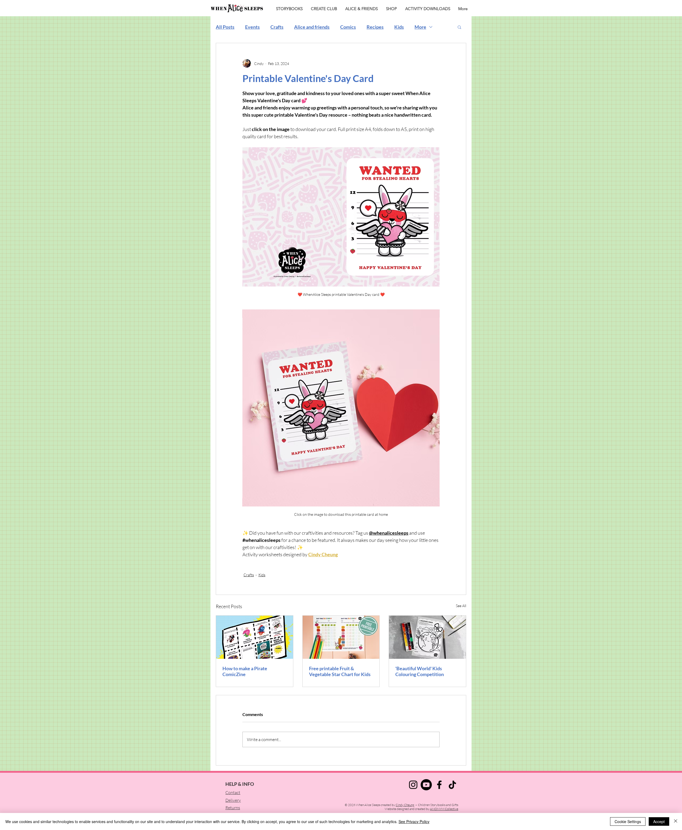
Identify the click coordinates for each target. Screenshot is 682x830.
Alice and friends (312, 27)
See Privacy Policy (414, 821)
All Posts (225, 27)
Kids (399, 27)
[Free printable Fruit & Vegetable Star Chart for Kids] (341, 637)
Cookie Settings (628, 821)
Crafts (276, 27)
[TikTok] (452, 784)
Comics (348, 27)
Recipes (375, 27)
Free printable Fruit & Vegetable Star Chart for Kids (340, 671)
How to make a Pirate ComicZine (244, 671)
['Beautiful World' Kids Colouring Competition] (427, 637)
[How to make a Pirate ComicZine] (254, 637)
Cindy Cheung (405, 805)
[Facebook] (439, 784)
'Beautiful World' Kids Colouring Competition (419, 671)
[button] (459, 27)
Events (252, 27)
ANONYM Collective (444, 809)
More (420, 27)
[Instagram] (413, 784)
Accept (659, 821)
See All (461, 605)
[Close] (675, 821)
